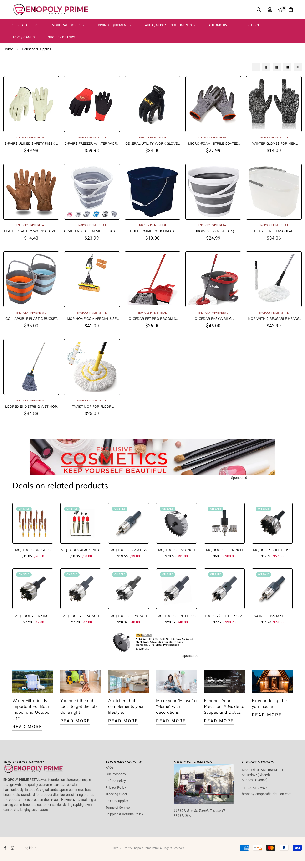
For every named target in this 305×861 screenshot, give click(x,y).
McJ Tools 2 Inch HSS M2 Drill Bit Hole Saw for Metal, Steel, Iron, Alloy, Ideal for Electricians (272, 550)
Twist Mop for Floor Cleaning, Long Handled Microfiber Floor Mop (92, 406)
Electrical (252, 25)
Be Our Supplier (117, 801)
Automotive (218, 25)
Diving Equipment (113, 25)
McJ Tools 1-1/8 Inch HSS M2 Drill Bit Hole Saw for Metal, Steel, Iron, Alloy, (128, 616)
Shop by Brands (61, 37)
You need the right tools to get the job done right (78, 706)
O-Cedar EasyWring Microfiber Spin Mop (213, 319)
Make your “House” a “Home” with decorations (176, 706)
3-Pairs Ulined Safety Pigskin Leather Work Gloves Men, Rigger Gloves (31, 143)
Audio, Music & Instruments (168, 25)
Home (8, 49)
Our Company (116, 774)
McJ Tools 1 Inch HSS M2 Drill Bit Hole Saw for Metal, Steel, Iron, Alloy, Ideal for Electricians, (176, 616)
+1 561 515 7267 (254, 788)
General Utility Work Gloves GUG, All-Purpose (152, 143)
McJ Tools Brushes (33, 550)
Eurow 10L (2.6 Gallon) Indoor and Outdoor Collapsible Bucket (213, 231)
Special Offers (25, 25)
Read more (27, 726)
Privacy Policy (116, 787)
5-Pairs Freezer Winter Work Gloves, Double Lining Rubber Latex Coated (91, 143)
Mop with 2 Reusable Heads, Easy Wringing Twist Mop (274, 319)
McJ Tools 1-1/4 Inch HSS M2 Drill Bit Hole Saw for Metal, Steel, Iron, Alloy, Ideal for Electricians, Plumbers (81, 616)
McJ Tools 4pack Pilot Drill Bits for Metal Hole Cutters (81, 550)
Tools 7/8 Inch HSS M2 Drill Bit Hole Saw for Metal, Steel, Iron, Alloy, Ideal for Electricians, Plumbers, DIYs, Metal (224, 616)
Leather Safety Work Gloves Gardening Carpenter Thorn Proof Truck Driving (31, 231)
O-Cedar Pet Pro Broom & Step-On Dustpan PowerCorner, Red (152, 319)
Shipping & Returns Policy (124, 814)
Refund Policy (116, 781)
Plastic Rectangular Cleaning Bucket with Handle (274, 231)
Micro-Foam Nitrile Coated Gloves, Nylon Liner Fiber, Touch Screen (213, 143)
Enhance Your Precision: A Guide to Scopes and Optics (224, 706)
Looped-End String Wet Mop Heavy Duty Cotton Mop (31, 406)
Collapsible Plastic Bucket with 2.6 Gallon (31, 319)
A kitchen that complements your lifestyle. (126, 706)
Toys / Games (23, 37)
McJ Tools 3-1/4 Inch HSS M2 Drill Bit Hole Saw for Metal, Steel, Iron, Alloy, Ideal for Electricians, (224, 550)
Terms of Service (118, 807)
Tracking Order (116, 794)
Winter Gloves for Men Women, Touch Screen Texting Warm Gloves (274, 143)
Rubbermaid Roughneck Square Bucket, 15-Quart (152, 231)
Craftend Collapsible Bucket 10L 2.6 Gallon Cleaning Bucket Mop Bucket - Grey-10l (91, 231)
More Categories (66, 25)
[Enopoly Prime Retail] (50, 9)
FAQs (109, 767)
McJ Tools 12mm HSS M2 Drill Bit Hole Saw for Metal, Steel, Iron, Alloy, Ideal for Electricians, (128, 550)
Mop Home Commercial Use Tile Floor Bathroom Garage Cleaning (92, 319)
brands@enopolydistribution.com (266, 794)
